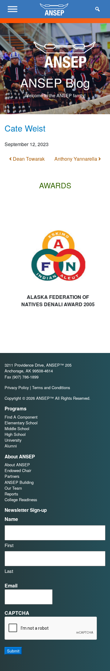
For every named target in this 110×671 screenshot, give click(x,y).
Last (9, 571)
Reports (11, 494)
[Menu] (12, 9)
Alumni (11, 446)
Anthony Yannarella (76, 158)
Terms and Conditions (51, 387)
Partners (12, 476)
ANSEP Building (19, 482)
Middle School (17, 428)
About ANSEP (17, 464)
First (9, 545)
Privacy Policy (17, 387)
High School (15, 434)
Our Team (13, 488)
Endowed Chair (18, 470)
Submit (13, 651)
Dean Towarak (28, 158)
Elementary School (21, 423)
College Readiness (21, 499)
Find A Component (21, 417)
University (13, 440)
